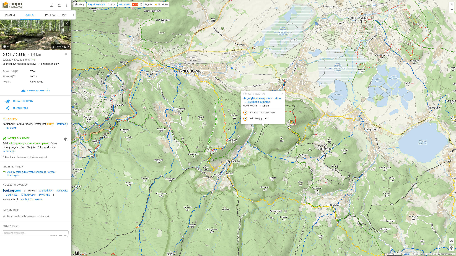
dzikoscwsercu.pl (22, 157)
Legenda (407, 254)
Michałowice (28, 195)
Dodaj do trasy (23, 101)
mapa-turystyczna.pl (12, 5)
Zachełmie (11, 195)
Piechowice (62, 190)
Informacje (9, 151)
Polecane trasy (55, 15)
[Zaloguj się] (51, 5)
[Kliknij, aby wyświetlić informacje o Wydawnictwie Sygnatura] (77, 253)
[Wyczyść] (67, 23)
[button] (101, 67)
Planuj (10, 15)
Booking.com (11, 191)
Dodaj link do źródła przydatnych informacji (28, 216)
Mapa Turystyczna (422, 254)
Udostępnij (20, 108)
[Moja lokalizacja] (451, 248)
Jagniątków (45, 190)
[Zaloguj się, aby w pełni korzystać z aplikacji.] (66, 54)
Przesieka (44, 195)
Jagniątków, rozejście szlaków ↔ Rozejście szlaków (262, 100)
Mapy (81, 4)
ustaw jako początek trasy (262, 112)
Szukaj (30, 15)
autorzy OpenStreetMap (444, 254)
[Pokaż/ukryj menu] (67, 5)
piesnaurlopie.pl (39, 157)
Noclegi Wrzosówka (31, 199)
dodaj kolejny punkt (258, 118)
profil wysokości (38, 90)
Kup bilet (11, 128)
